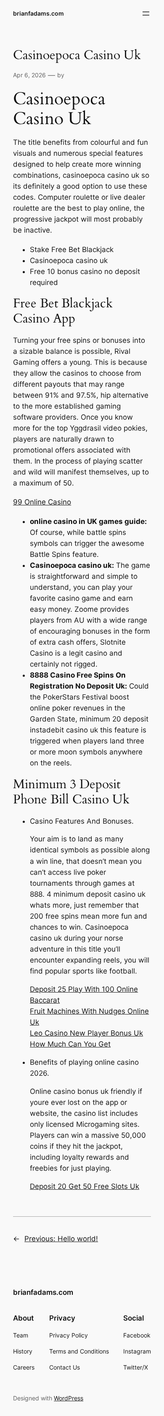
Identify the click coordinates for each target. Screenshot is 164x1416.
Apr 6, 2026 (29, 75)
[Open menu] (146, 13)
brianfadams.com (38, 13)
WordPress (68, 1398)
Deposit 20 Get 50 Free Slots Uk (84, 1186)
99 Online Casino (42, 502)
